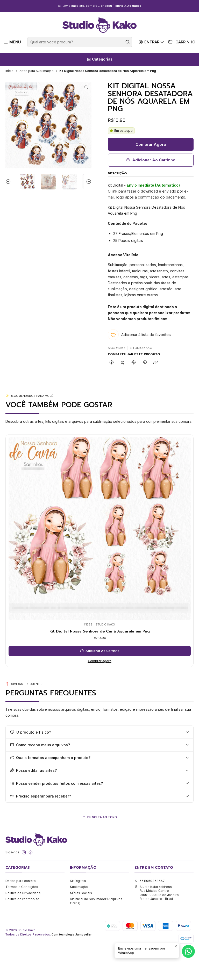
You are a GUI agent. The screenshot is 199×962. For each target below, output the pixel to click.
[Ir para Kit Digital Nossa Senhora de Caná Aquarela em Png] (100, 528)
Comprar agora (99, 661)
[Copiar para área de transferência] (155, 363)
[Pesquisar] (127, 42)
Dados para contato (20, 881)
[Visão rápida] (13, 527)
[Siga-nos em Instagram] (24, 852)
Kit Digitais (78, 881)
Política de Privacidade (23, 893)
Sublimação (79, 887)
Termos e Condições (21, 887)
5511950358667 (152, 881)
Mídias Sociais (81, 893)
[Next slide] (87, 181)
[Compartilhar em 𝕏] (122, 363)
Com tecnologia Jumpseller (71, 934)
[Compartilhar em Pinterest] (144, 363)
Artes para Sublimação (36, 71)
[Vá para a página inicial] (99, 25)
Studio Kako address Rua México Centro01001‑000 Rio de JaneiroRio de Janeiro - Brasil (159, 893)
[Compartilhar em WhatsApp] (134, 363)
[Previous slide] (9, 181)
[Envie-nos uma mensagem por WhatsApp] (188, 951)
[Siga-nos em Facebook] (30, 852)
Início (9, 71)
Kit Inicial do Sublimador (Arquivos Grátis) (96, 901)
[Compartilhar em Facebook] (112, 363)
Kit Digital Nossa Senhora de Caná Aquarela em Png (99, 631)
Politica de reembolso (22, 899)
